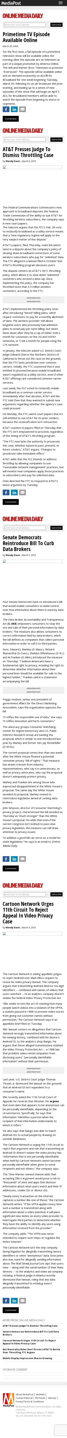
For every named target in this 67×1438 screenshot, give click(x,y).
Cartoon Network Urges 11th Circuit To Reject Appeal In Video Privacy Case (29, 1342)
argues (54, 1101)
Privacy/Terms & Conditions (30, 1401)
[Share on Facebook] (6, 109)
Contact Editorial (24, 1398)
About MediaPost (24, 1394)
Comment (10, 118)
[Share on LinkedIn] (14, 109)
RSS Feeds (40, 1398)
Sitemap (52, 1398)
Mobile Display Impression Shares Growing (27, 1358)
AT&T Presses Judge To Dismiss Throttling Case (30, 1325)
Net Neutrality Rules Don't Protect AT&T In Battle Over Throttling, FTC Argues (31, 1351)
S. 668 (12, 623)
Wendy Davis (13, 161)
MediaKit (40, 1394)
